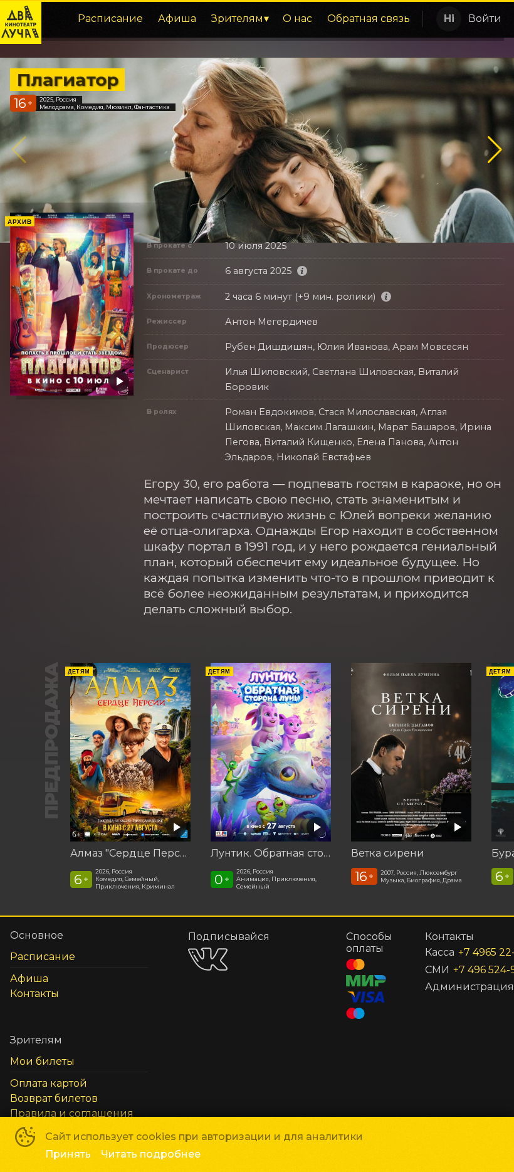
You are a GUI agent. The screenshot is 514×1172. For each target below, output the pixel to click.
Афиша (177, 18)
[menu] (231, 19)
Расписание (110, 18)
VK (208, 959)
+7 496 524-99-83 (463, 970)
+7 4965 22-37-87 (466, 952)
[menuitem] (110, 19)
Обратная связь (368, 18)
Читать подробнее (151, 1154)
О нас (297, 18)
